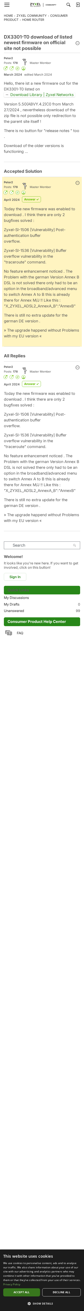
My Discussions (16, 597)
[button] (77, 43)
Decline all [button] (61, 1292)
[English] (42, 4)
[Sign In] (78, 4)
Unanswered (42, 611)
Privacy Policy (11, 1284)
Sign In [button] (15, 577)
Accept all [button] (22, 1292)
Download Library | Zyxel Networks (42, 94)
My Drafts (42, 604)
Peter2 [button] (8, 58)
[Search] (68, 4)
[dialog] (42, 1280)
